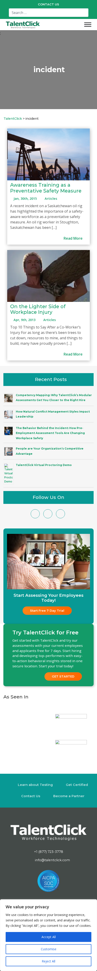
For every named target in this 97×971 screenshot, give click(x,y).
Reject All (48, 961)
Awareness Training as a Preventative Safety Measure (45, 188)
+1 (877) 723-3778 (48, 852)
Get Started (63, 676)
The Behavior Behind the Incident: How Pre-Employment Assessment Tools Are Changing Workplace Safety (50, 433)
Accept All (49, 937)
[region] (48, 935)
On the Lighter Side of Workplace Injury (38, 309)
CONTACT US (48, 4)
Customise (48, 949)
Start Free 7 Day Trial (47, 610)
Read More (73, 238)
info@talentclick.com (52, 860)
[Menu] (87, 24)
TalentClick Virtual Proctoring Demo (44, 465)
